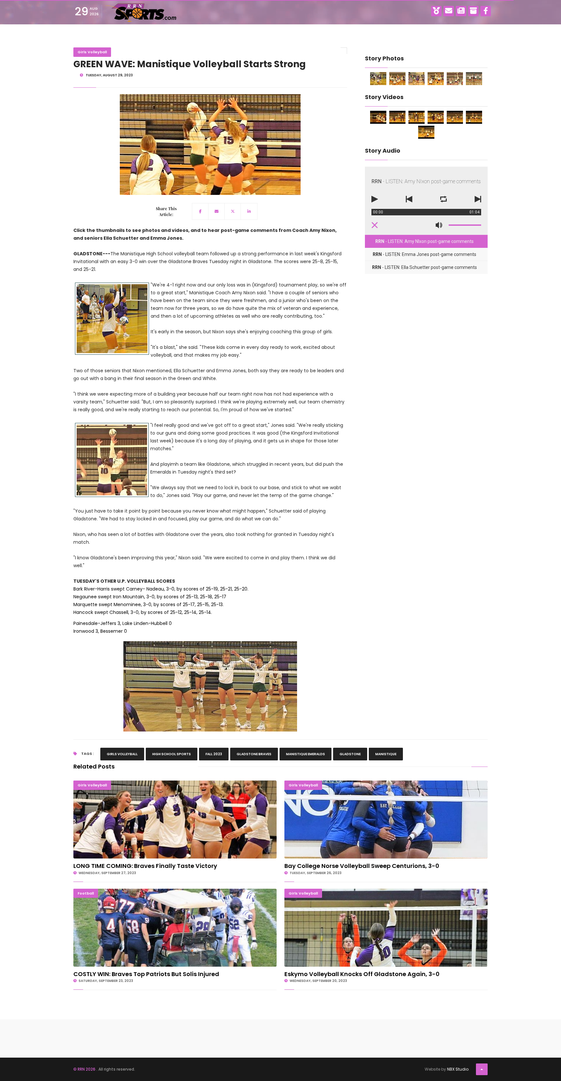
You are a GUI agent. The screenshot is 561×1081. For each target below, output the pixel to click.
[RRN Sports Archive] (473, 11)
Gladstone (350, 754)
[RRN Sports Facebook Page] (485, 11)
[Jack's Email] (448, 11)
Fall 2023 (214, 754)
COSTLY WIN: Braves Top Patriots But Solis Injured (175, 891)
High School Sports (171, 754)
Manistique (385, 754)
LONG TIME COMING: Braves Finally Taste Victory (175, 783)
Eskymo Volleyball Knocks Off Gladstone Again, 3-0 (386, 891)
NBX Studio (457, 1069)
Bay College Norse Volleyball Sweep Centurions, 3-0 (386, 783)
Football (86, 893)
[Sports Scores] (436, 11)
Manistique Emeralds (305, 754)
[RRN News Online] (461, 11)
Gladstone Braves (254, 754)
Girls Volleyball (92, 52)
